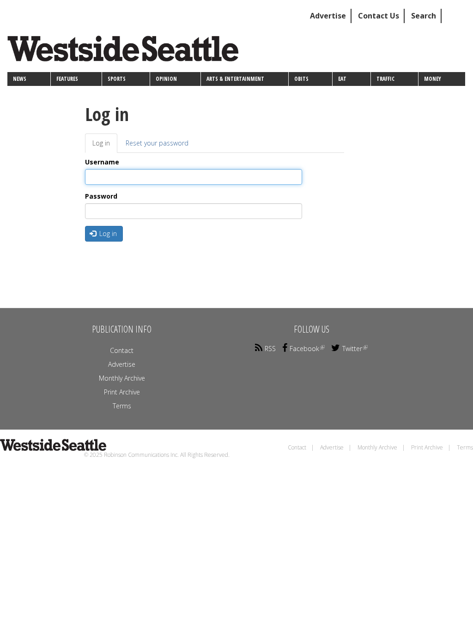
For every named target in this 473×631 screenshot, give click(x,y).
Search (423, 16)
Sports (117, 79)
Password (101, 196)
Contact (121, 350)
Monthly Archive (122, 378)
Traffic (385, 79)
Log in (104, 146)
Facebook (304, 348)
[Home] (126, 52)
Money (432, 79)
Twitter (352, 348)
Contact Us (378, 16)
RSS (270, 348)
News (19, 79)
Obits (301, 79)
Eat (342, 79)
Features (67, 79)
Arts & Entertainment (235, 79)
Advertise (328, 16)
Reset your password (157, 143)
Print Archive (122, 392)
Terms (122, 405)
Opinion (166, 79)
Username (102, 162)
